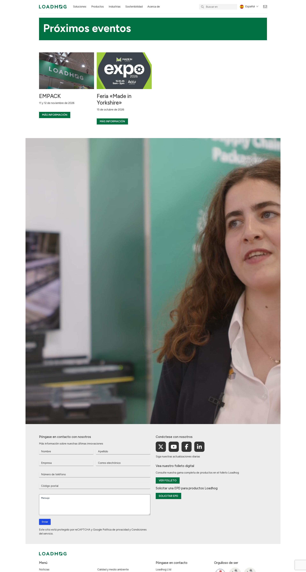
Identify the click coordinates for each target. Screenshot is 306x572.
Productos (97, 6)
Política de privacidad (116, 529)
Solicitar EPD (168, 495)
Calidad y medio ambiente (113, 569)
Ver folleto (168, 480)
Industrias (114, 6)
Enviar (45, 521)
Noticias (44, 569)
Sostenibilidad (134, 6)
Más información (54, 114)
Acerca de (153, 6)
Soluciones (79, 6)
